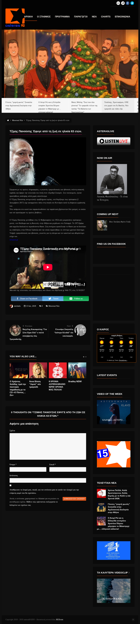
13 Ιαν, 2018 (31, 306)
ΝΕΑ (94, 16)
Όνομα (13, 465)
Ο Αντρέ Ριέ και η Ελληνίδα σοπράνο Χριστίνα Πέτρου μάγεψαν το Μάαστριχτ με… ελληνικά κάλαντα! (113, 523)
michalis (17, 306)
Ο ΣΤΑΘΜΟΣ (44, 16)
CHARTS (105, 16)
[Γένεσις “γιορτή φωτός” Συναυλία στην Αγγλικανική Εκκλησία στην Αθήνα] (101, 507)
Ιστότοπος (14, 476)
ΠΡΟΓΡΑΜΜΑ (62, 16)
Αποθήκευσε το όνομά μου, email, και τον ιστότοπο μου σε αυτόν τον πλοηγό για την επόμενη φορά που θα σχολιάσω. (44, 491)
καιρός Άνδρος (116, 335)
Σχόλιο (12, 431)
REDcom (59, 620)
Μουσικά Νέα (54, 306)
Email (52, 465)
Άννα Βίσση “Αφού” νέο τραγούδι (15, 384)
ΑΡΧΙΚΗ (28, 16)
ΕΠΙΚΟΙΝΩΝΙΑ (122, 16)
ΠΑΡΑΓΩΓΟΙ (81, 16)
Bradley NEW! (55, 381)
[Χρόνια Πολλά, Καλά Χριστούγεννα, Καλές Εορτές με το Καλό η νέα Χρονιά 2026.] (101, 493)
